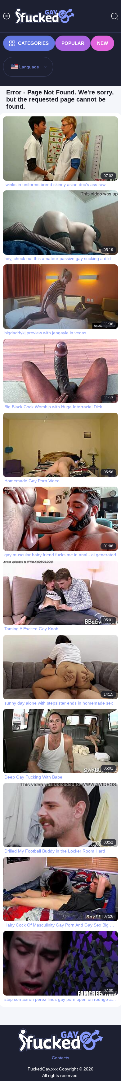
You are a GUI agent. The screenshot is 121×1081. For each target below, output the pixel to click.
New (102, 43)
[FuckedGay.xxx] (45, 16)
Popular (72, 43)
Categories (33, 43)
